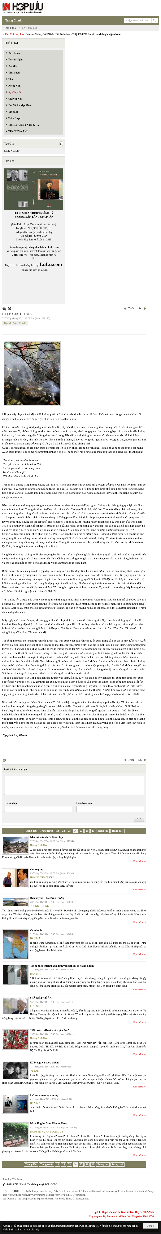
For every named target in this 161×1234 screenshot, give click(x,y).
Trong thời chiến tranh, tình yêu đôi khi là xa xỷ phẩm (62, 965)
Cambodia (36, 930)
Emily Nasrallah (12, 150)
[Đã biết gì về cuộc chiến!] (15, 1070)
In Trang (4, 760)
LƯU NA (35, 1006)
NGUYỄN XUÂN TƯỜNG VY (46, 1131)
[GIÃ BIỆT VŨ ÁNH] (15, 1006)
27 (81, 830)
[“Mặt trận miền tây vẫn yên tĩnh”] (15, 1039)
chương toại (37, 869)
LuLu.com (53, 247)
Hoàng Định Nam (39, 845)
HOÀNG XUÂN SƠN (42, 877)
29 (93, 830)
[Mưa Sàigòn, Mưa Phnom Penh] (15, 1135)
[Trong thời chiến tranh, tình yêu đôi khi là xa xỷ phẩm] (15, 975)
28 (87, 830)
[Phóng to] (10, 308)
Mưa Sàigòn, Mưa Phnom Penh (48, 1123)
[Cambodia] (15, 944)
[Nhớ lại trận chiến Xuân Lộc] (15, 845)
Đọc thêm (138, 861)
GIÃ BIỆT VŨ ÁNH (41, 997)
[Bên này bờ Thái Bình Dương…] (15, 902)
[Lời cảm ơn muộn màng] (15, 1104)
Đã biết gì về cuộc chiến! (44, 1062)
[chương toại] (15, 878)
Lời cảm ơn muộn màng (44, 1095)
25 (69, 830)
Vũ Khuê (34, 1070)
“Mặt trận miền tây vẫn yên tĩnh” (50, 1030)
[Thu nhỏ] (4, 308)
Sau (140, 308)
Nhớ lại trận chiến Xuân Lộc (47, 837)
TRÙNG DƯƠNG (39, 906)
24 (63, 830)
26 (75, 830)
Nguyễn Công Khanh (15, 323)
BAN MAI (35, 938)
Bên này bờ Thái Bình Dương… (48, 897)
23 (57, 830)
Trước (131, 308)
